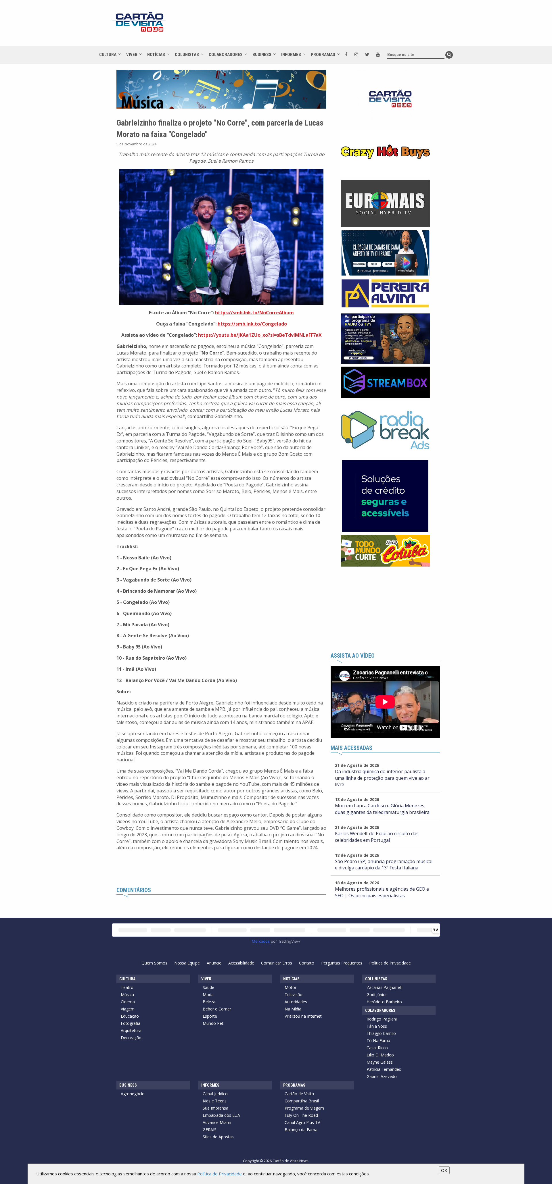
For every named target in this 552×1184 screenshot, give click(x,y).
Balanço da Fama (301, 1129)
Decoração (131, 1037)
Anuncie (214, 963)
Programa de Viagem (304, 1108)
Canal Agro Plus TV (302, 1122)
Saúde (208, 987)
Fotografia (130, 1023)
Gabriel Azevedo (382, 1076)
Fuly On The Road (301, 1115)
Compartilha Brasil (302, 1101)
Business (261, 54)
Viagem (128, 1009)
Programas (323, 54)
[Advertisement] (327, 26)
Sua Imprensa (215, 1108)
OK (444, 1170)
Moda (208, 994)
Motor (290, 987)
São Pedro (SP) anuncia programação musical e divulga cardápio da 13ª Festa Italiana (383, 864)
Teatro (127, 987)
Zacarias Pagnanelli (384, 987)
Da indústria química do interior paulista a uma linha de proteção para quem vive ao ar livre (382, 778)
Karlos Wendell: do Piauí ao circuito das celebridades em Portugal (377, 836)
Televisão (293, 994)
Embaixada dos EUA (221, 1115)
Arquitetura (131, 1030)
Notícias (156, 54)
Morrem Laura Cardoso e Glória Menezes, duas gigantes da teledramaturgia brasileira (382, 808)
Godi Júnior (377, 994)
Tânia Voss (377, 1026)
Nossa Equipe (187, 963)
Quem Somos (154, 963)
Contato (306, 963)
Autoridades (296, 1001)
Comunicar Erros (276, 963)
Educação (130, 1016)
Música (127, 994)
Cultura (107, 54)
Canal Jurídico (215, 1093)
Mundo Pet (213, 1023)
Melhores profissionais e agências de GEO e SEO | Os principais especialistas (382, 892)
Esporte (210, 1016)
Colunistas (187, 54)
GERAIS (209, 1129)
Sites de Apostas (218, 1136)
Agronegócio (133, 1093)
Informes (291, 54)
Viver (131, 54)
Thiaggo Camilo (381, 1033)
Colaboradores (226, 54)
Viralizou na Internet (303, 1016)
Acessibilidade (241, 963)
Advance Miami (217, 1122)
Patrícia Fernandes (384, 1069)
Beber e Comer (217, 1009)
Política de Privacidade (390, 963)
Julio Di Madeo (380, 1055)
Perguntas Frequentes (341, 963)
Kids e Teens (215, 1101)
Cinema (128, 1001)
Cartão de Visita (299, 1093)
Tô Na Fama (378, 1040)
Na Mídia (293, 1009)
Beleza (209, 1001)
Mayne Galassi (380, 1062)
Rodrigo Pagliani (382, 1019)
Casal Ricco (377, 1047)
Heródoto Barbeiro (384, 1001)
